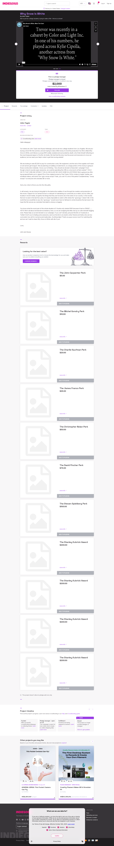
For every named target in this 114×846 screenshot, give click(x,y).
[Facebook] (17, 820)
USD (81, 3)
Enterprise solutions (92, 820)
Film (22, 132)
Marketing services (92, 815)
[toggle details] (55, 799)
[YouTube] (23, 820)
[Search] (46, 3)
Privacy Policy (20, 840)
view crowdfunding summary (57, 96)
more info (23, 125)
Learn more (43, 729)
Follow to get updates (83, 729)
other (47, 132)
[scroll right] (98, 44)
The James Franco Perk (72, 388)
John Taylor (25, 16)
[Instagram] (25, 820)
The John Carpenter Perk (73, 272)
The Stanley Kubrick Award (74, 542)
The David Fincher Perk (71, 465)
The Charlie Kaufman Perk (73, 349)
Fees (87, 813)
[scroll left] (16, 44)
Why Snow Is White (32, 13)
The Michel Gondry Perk (72, 311)
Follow (57, 90)
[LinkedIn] (27, 820)
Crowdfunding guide (74, 713)
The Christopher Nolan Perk (74, 426)
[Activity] (98, 3)
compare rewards (31, 261)
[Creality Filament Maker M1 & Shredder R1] (76, 763)
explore (64, 743)
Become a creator (91, 817)
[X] (20, 820)
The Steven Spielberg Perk (73, 503)
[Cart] (94, 3)
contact (29, 125)
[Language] (89, 3)
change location (65, 8)
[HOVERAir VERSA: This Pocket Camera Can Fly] (37, 763)
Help (63, 713)
